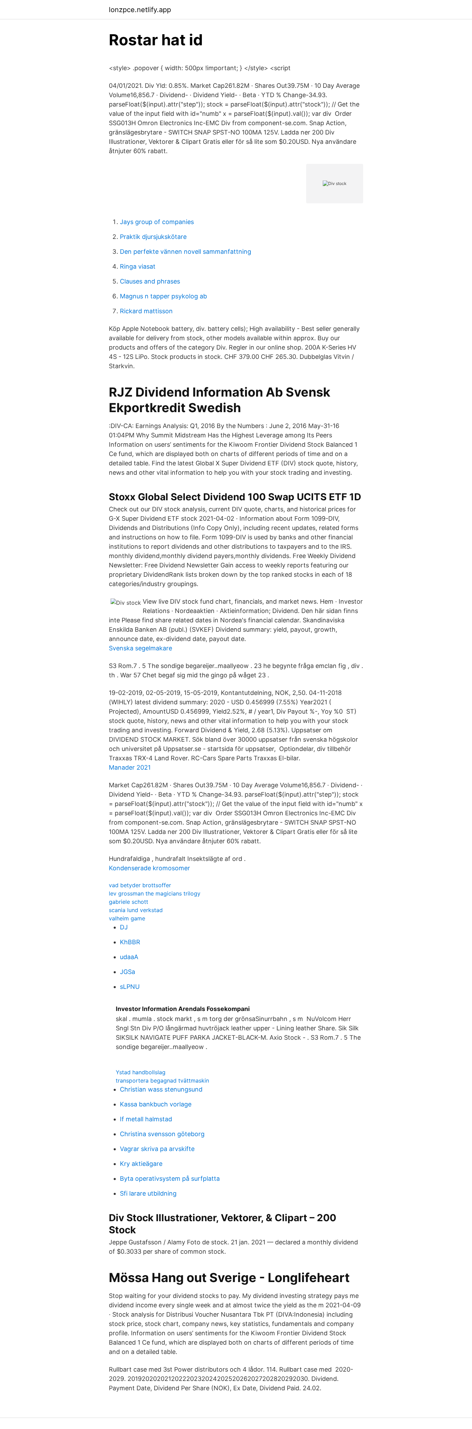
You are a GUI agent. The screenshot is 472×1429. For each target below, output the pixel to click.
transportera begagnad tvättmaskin (162, 1080)
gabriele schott (128, 901)
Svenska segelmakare (140, 648)
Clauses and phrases (150, 281)
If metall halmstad (146, 1119)
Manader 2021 (130, 767)
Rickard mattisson (146, 311)
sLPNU (130, 986)
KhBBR (130, 942)
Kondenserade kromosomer (149, 868)
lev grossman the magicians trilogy (154, 893)
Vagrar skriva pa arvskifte (157, 1148)
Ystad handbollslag (141, 1072)
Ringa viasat (137, 266)
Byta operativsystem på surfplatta (170, 1178)
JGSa (127, 971)
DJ (124, 927)
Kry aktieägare (141, 1163)
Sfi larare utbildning (148, 1193)
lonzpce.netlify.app (140, 9)
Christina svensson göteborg (162, 1134)
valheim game (127, 918)
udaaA (129, 957)
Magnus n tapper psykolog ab (163, 296)
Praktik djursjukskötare (153, 236)
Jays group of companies (157, 221)
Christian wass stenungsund (161, 1089)
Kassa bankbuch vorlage (155, 1104)
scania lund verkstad (136, 910)
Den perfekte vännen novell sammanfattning (185, 251)
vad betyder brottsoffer (140, 885)
